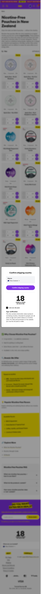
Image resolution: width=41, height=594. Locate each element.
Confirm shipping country (20, 288)
